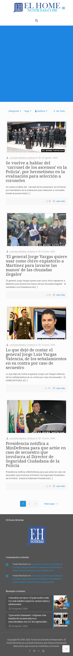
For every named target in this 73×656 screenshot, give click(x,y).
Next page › (50, 504)
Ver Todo (60, 111)
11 (49, 388)
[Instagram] (43, 650)
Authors (41, 111)
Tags (26, 111)
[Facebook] (29, 650)
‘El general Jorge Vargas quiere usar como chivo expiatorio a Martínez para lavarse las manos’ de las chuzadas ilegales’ (36, 265)
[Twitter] (34, 650)
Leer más (60, 201)
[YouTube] (39, 650)
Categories (13, 111)
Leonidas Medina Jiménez (22, 158)
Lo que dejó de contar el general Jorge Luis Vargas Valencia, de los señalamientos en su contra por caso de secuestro (36, 359)
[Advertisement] (36, 63)
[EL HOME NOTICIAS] (36, 8)
